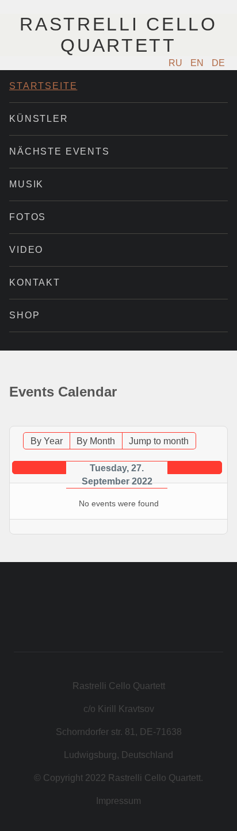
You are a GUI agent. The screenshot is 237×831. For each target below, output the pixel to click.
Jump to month (159, 441)
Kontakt (34, 282)
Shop (24, 315)
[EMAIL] (221, 420)
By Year (46, 441)
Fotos (27, 217)
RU (177, 63)
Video (26, 250)
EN (198, 63)
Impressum (118, 801)
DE (218, 63)
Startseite (43, 86)
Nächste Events (59, 151)
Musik (26, 184)
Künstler (38, 119)
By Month (96, 441)
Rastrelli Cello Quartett (118, 35)
